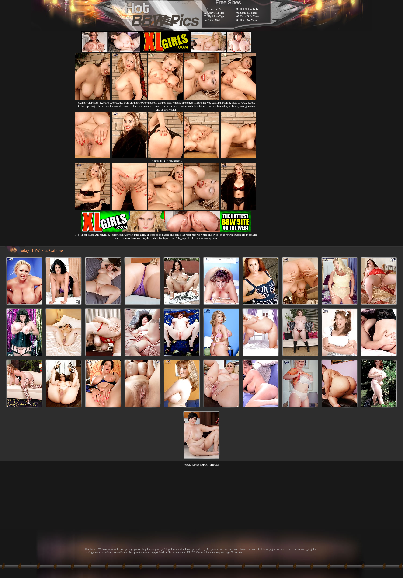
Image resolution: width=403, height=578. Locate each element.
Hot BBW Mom (248, 20)
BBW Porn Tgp (215, 16)
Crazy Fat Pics (214, 8)
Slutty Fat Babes (248, 12)
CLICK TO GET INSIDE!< (166, 161)
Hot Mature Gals (249, 8)
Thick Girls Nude (249, 16)
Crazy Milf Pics (215, 12)
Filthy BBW (213, 20)
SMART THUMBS (210, 464)
